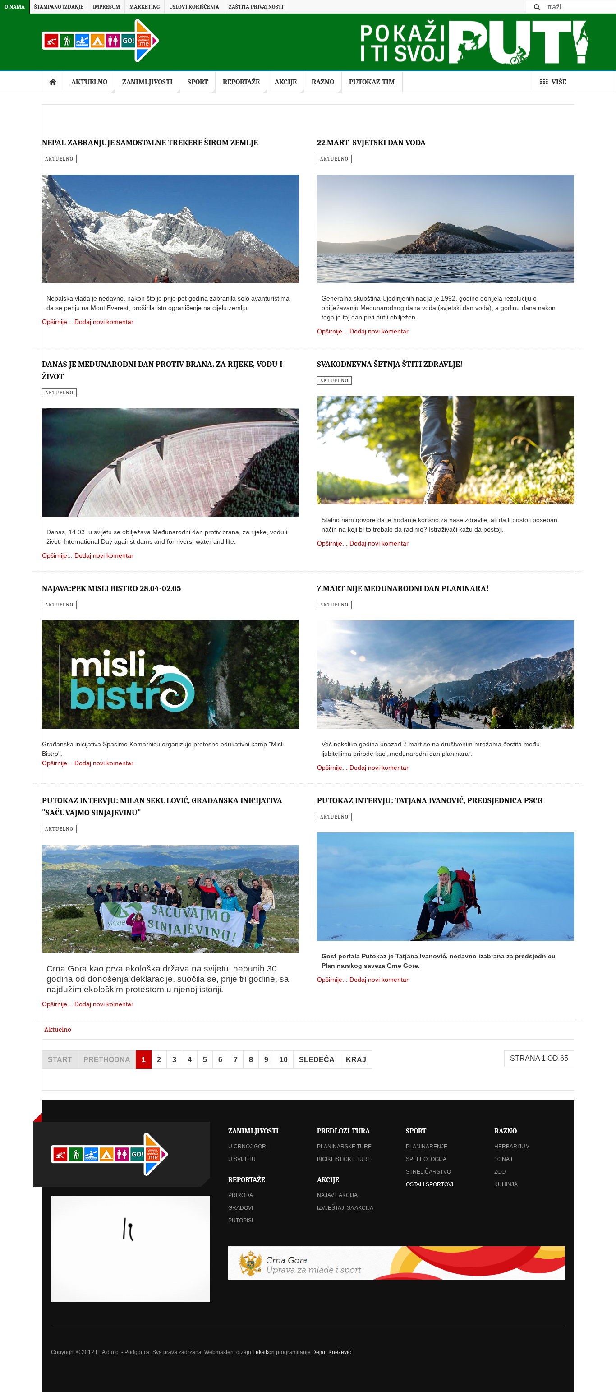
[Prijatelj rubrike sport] (396, 1263)
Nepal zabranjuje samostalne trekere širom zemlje (150, 143)
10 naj (503, 1159)
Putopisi (240, 1220)
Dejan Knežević (331, 1352)
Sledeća (317, 1060)
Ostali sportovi (429, 1184)
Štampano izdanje (58, 7)
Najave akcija (337, 1195)
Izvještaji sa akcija (345, 1208)
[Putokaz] (100, 40)
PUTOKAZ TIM (372, 82)
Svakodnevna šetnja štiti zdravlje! (390, 364)
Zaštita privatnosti (256, 7)
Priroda (240, 1195)
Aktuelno (89, 82)
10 (284, 1060)
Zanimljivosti (147, 82)
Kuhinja (506, 1184)
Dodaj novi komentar (103, 321)
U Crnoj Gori (247, 1146)
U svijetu (242, 1159)
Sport (198, 82)
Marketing (144, 7)
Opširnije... (57, 321)
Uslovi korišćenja (194, 7)
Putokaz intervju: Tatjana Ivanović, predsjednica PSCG (429, 800)
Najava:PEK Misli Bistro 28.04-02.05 (111, 588)
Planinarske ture (344, 1146)
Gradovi (240, 1208)
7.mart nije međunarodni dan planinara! (403, 588)
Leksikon (264, 1352)
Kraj (356, 1060)
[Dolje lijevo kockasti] (130, 1249)
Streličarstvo (428, 1172)
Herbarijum (512, 1146)
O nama (15, 7)
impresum (106, 7)
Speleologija (426, 1159)
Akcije (286, 82)
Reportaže (241, 82)
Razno (323, 82)
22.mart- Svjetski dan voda (371, 143)
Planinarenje (426, 1146)
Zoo (500, 1172)
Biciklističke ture (344, 1159)
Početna (53, 82)
